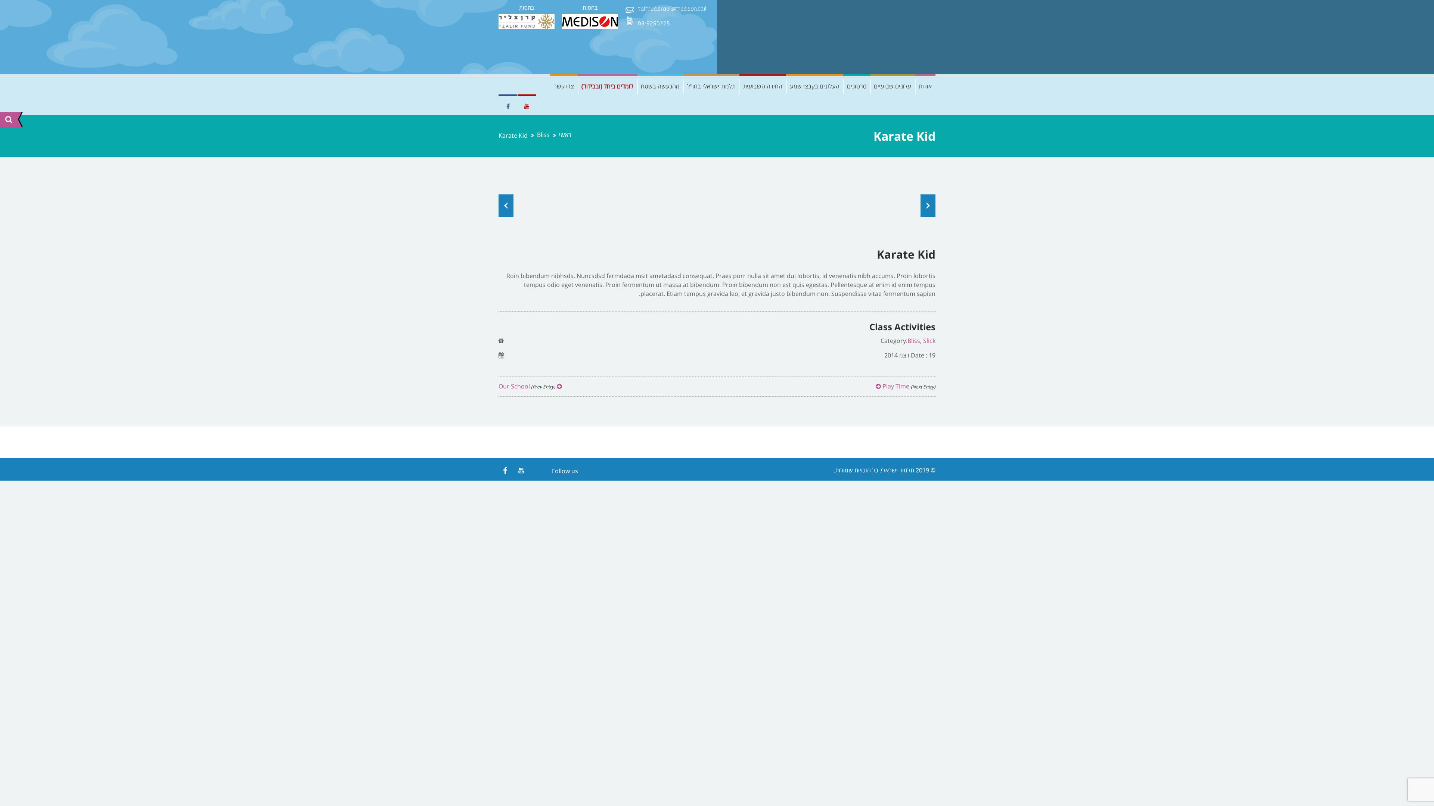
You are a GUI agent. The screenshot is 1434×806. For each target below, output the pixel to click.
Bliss (543, 135)
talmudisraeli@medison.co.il (672, 9)
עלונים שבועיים (892, 86)
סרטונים (856, 86)
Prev (506, 205)
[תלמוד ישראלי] (879, 37)
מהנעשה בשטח (660, 86)
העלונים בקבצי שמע (814, 86)
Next (928, 205)
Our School (528, 386)
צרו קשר (564, 86)
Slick (929, 341)
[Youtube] (521, 470)
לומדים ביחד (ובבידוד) (607, 86)
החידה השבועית (762, 86)
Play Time (908, 386)
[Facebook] (505, 470)
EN (504, 86)
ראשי (565, 135)
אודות (925, 86)
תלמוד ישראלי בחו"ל (711, 86)
